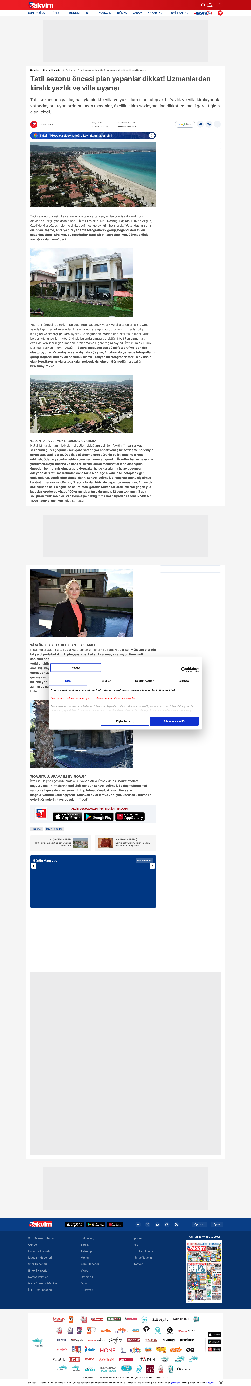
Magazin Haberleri (40, 1257)
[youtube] (157, 1224)
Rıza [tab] (68, 680)
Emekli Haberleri (38, 1270)
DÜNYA (122, 13)
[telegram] (200, 124)
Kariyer (138, 1264)
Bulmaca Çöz (89, 1238)
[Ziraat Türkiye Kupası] (220, 13)
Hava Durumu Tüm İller (43, 1283)
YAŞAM (137, 13)
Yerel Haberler (90, 1264)
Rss (135, 1244)
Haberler (34, 70)
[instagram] (167, 1224)
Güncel (32, 1244)
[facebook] (138, 1224)
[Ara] (220, 5)
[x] (147, 1224)
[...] (217, 124)
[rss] (176, 1224)
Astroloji (86, 1251)
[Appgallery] (115, 1224)
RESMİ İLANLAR (178, 13)
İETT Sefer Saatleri (40, 1290)
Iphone (137, 1238)
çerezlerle (175, 1382)
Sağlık (85, 1244)
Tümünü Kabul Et (174, 721)
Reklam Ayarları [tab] (144, 680)
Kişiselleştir (123, 721)
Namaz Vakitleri (38, 1277)
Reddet (76, 667)
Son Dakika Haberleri (41, 1238)
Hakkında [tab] (183, 680)
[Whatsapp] (208, 124)
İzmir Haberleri (54, 828)
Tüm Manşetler (144, 860)
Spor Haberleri (37, 1264)
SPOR (89, 13)
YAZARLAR (155, 13)
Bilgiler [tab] (106, 680)
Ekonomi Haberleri (52, 70)
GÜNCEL (56, 13)
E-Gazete (87, 1290)
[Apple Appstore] (74, 1224)
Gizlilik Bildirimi (143, 1251)
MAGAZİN (105, 13)
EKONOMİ (74, 13)
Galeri (84, 1283)
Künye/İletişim (142, 1257)
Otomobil (87, 1277)
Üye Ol (217, 1224)
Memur (85, 1257)
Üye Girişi (199, 1224)
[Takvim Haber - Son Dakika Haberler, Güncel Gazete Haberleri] (40, 5)
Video (84, 1270)
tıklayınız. (210, 1382)
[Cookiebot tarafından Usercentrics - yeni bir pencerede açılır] (184, 669)
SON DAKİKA (36, 13)
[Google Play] (95, 1224)
